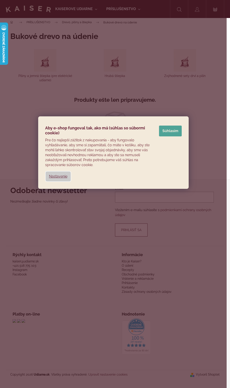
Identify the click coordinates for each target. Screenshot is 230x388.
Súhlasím (170, 131)
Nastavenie (58, 176)
